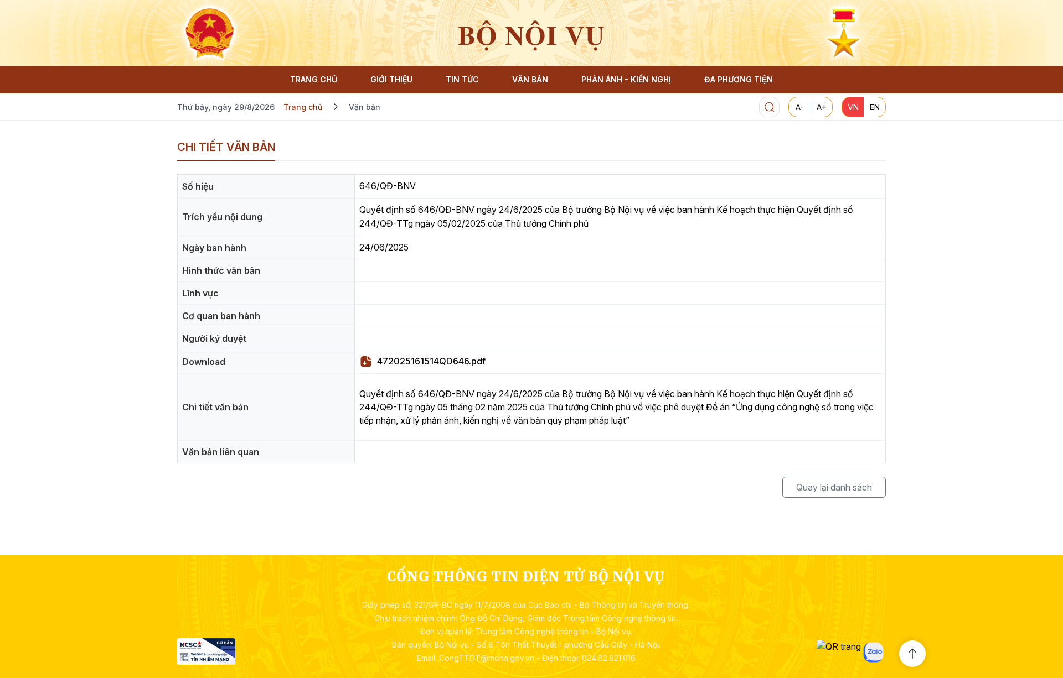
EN (875, 107)
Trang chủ (302, 107)
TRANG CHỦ (313, 79)
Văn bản (364, 107)
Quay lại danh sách (834, 487)
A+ (822, 107)
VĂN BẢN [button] (530, 79)
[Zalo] (873, 652)
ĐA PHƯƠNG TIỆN (738, 79)
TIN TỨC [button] (462, 79)
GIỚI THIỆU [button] (391, 79)
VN (853, 107)
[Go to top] (912, 653)
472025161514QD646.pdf (431, 361)
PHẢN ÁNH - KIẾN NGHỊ (626, 79)
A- (800, 107)
